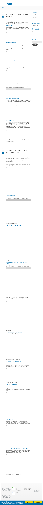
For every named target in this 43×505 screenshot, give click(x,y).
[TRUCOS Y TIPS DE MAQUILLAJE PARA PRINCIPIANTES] (16, 12)
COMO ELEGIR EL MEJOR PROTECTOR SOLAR (18, 488)
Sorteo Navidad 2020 (18, 493)
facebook (40, 1)
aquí (11, 504)
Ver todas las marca (35, 31)
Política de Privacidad (27, 488)
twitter (39, 1)
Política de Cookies (27, 489)
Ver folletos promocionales (36, 25)
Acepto (28, 502)
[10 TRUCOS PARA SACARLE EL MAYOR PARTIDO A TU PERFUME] (16, 148)
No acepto (38, 502)
